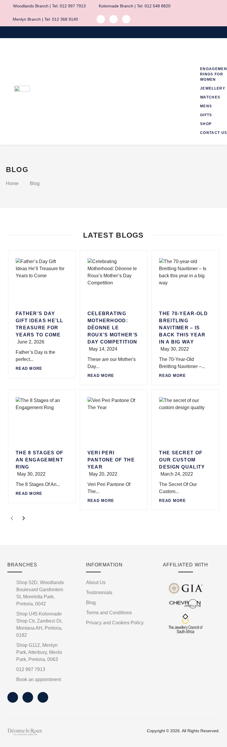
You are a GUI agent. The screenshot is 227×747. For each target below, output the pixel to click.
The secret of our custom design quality (182, 459)
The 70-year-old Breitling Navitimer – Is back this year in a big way (183, 327)
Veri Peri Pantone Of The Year (111, 459)
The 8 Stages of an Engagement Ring (40, 459)
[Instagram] (113, 19)
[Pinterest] (126, 19)
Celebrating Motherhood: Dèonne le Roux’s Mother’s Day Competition (112, 327)
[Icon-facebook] (101, 19)
